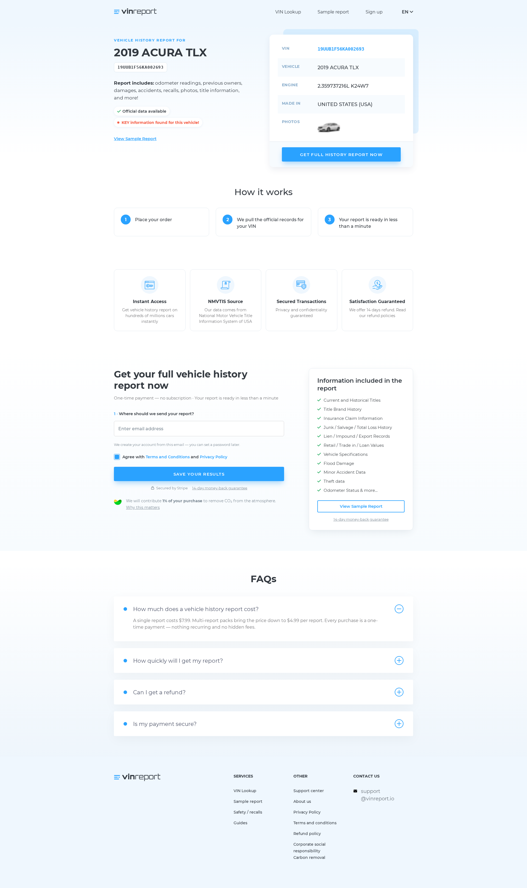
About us (302, 801)
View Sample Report (135, 138)
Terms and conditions (315, 822)
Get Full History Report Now (341, 154)
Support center (308, 790)
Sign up (374, 12)
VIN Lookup (288, 12)
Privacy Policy (213, 456)
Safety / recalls (248, 812)
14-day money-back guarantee (219, 487)
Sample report (333, 12)
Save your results (199, 474)
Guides (240, 822)
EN (405, 12)
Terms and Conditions (168, 456)
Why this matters (143, 507)
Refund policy (307, 833)
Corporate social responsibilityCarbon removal (309, 851)
